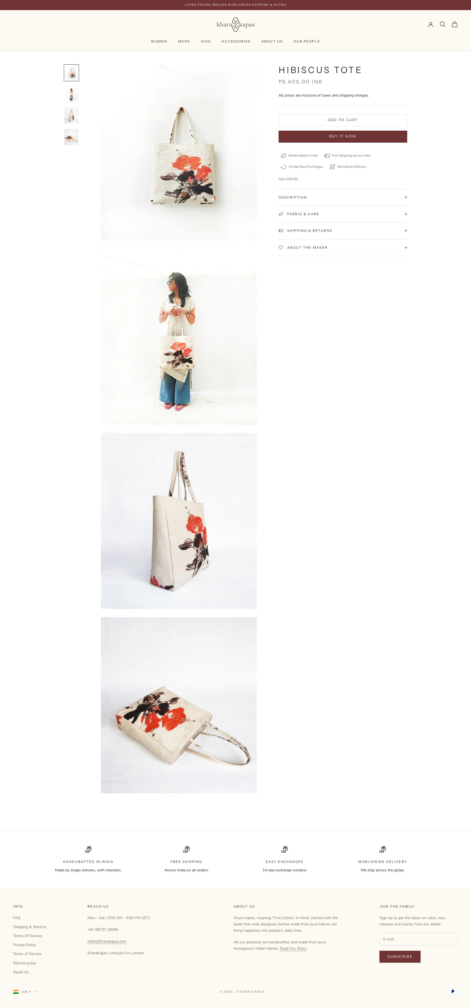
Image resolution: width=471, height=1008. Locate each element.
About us (272, 41)
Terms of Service (27, 953)
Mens (184, 41)
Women (159, 41)
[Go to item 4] (71, 137)
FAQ (17, 917)
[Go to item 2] (71, 94)
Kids (206, 41)
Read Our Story (293, 948)
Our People (307, 41)
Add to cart (343, 120)
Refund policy (24, 963)
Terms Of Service (27, 935)
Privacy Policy (24, 944)
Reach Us (21, 972)
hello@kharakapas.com (106, 941)
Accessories (236, 41)
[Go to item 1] (71, 73)
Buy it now (343, 136)
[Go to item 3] (71, 115)
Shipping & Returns (29, 926)
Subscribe (400, 956)
